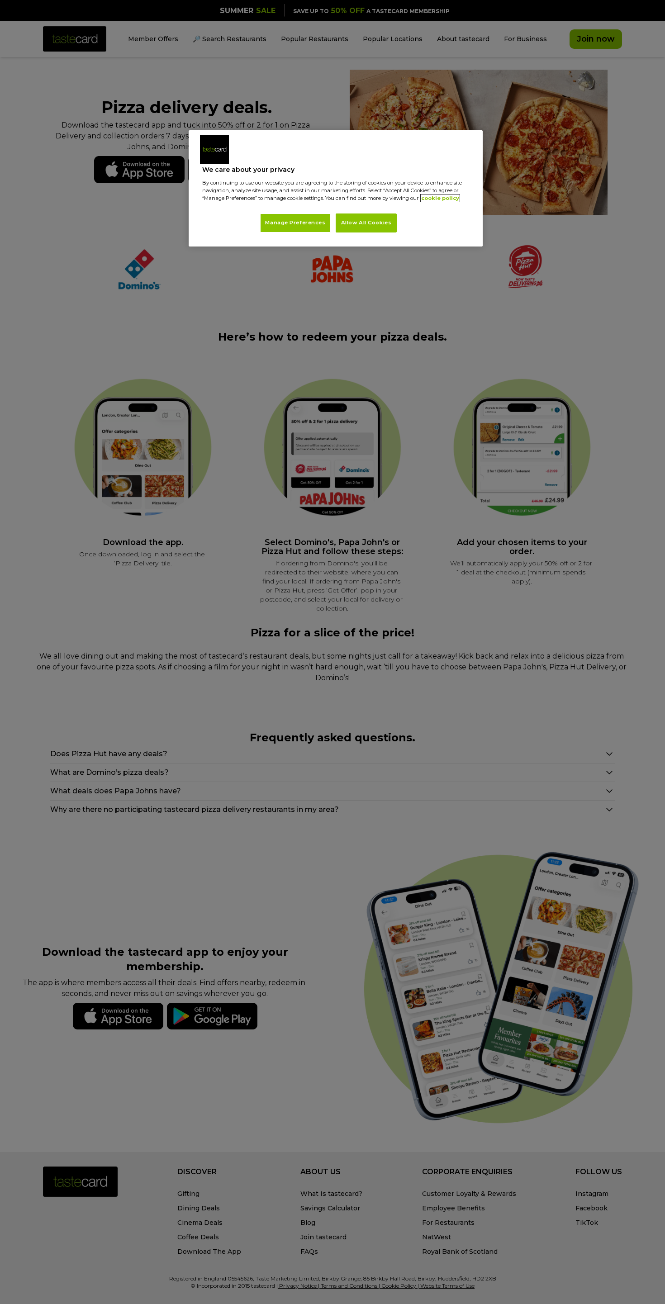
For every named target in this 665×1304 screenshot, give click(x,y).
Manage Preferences (295, 222)
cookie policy (440, 198)
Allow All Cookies (366, 222)
